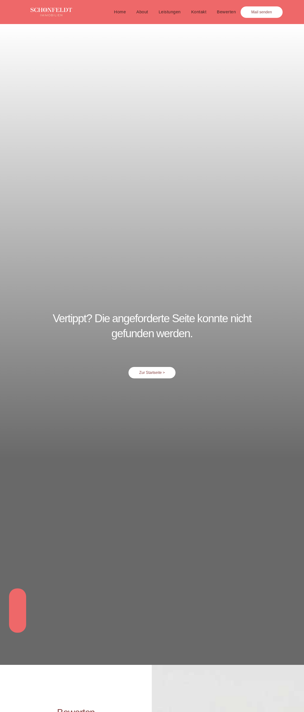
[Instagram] (17, 598)
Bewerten (226, 12)
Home (120, 12)
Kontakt (199, 12)
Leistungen (170, 12)
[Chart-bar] (17, 623)
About (142, 12)
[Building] (17, 610)
